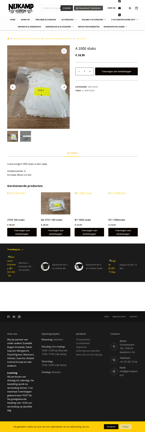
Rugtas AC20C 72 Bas (128, 266)
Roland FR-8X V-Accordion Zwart (94, 266)
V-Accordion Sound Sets (123, 20)
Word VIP (25, 20)
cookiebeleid (95, 426)
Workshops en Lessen (114, 27)
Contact (133, 317)
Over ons (111, 8)
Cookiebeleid (83, 343)
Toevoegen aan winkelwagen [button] (22, 232)
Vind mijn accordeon (45, 20)
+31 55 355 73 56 (128, 361)
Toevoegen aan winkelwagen (116, 71)
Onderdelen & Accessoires (58, 27)
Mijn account (119, 317)
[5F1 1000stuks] (123, 203)
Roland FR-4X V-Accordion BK (60, 266)
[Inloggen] (130, 8)
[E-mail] (119, 8)
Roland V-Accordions (92, 20)
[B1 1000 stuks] (89, 203)
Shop (106, 317)
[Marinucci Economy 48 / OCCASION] (11, 266)
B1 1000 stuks (83, 219)
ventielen (89, 90)
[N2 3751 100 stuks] (55, 203)
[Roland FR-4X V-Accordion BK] (45, 266)
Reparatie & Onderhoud (29, 27)
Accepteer (111, 426)
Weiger (126, 426)
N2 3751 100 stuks (51, 219)
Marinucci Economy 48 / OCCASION (25, 266)
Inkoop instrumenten (88, 27)
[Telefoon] (119, 15)
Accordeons (67, 20)
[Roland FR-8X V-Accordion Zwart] (79, 266)
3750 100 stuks (16, 219)
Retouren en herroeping (89, 354)
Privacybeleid (83, 339)
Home (12, 20)
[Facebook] (119, 1)
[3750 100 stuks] (22, 203)
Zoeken (67, 8)
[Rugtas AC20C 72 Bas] (112, 266)
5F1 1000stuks (116, 219)
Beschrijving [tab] (72, 153)
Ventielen (93, 87)
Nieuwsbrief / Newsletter (90, 8)
